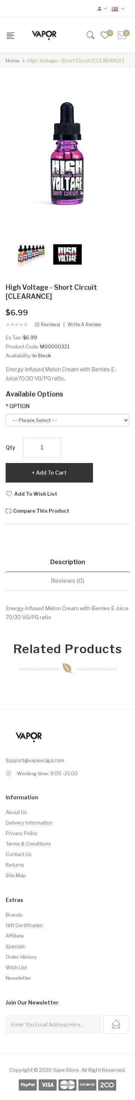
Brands (14, 915)
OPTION (19, 406)
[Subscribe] (116, 1024)
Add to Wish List (35, 494)
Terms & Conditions (28, 844)
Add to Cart (51, 472)
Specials (15, 946)
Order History (21, 957)
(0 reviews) (47, 324)
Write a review (84, 324)
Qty (10, 447)
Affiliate (15, 936)
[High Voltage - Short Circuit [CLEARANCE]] (31, 254)
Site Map (16, 875)
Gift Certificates (24, 925)
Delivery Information (29, 823)
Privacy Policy (22, 833)
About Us (16, 812)
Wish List (16, 967)
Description (67, 562)
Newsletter (18, 978)
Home (12, 60)
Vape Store (66, 1070)
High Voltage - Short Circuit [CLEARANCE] (75, 60)
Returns (15, 865)
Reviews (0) (67, 580)
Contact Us (19, 854)
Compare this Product (41, 511)
